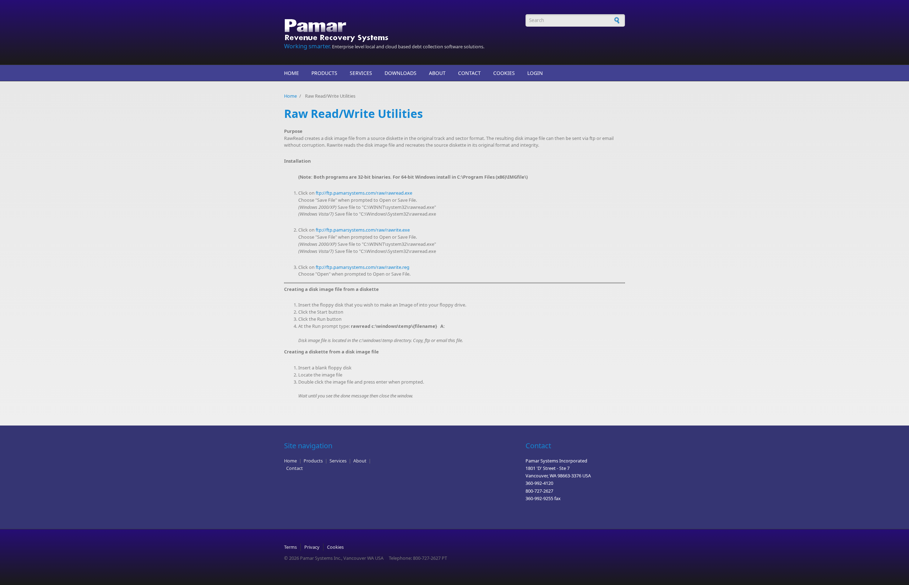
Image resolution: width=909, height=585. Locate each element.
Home (291, 73)
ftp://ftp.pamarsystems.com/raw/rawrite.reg (362, 267)
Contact (469, 73)
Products (324, 73)
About (437, 73)
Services (361, 73)
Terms (290, 547)
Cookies (504, 73)
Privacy (312, 547)
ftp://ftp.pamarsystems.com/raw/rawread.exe (364, 193)
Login (535, 73)
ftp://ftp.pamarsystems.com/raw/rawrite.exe (363, 230)
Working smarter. (307, 46)
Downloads (401, 73)
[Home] (394, 28)
